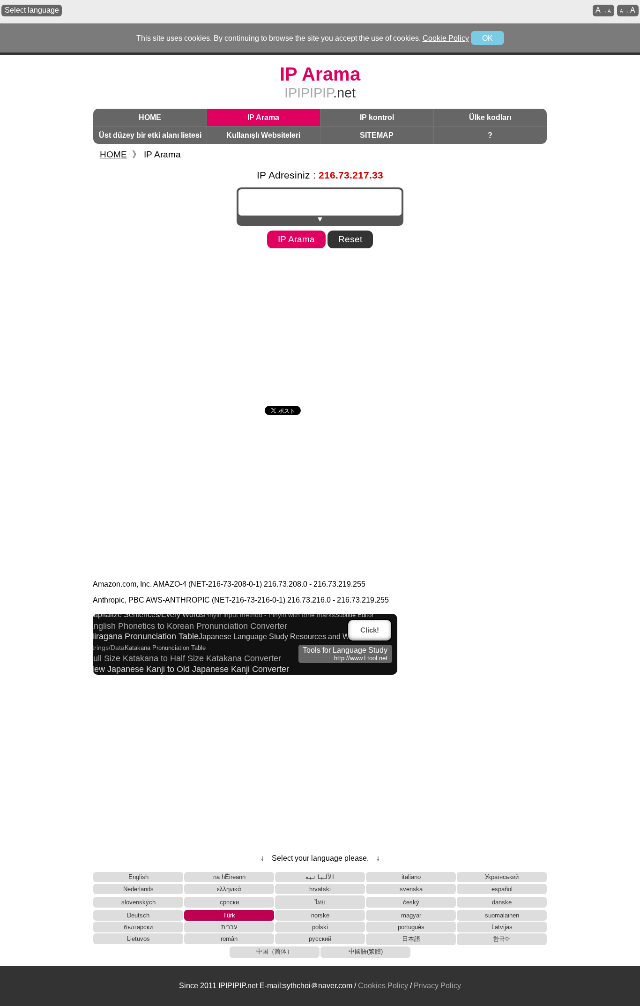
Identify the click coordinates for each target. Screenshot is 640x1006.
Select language (32, 10)
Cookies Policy (383, 986)
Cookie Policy (446, 38)
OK (487, 38)
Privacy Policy (437, 986)
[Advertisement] (320, 323)
